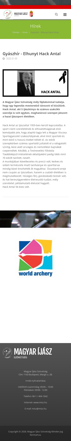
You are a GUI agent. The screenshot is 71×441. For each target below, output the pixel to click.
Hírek (25, 32)
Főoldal (15, 32)
